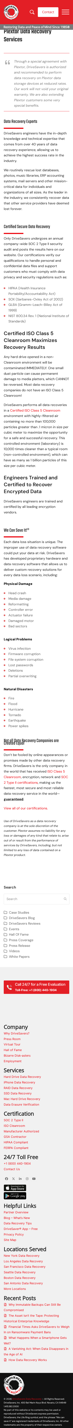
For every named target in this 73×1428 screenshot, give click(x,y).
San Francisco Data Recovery (24, 1266)
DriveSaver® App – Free (21, 1229)
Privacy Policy (14, 1234)
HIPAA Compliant (16, 1142)
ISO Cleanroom (14, 1126)
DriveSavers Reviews (24, 923)
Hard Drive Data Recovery (22, 1077)
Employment (13, 1061)
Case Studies (19, 912)
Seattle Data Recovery (20, 1272)
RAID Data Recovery (18, 1088)
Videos (14, 951)
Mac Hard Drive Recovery (22, 1099)
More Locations (15, 1289)
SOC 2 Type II (13, 1120)
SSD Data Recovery (18, 1093)
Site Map (10, 1240)
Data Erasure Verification (21, 1104)
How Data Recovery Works (28, 1360)
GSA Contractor (15, 1137)
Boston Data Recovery (20, 1278)
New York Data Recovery (21, 1255)
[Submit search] (65, 899)
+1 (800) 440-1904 (17, 1163)
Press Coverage (21, 940)
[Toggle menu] (65, 12)
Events (14, 929)
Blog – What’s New (17, 1218)
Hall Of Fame (19, 934)
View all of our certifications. (26, 808)
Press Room (12, 1039)
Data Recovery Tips (18, 1223)
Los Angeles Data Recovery (23, 1261)
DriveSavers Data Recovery (27, 1398)
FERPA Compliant (16, 1148)
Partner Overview (16, 1212)
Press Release (19, 945)
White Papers (19, 956)
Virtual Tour (12, 1044)
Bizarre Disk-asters (17, 1055)
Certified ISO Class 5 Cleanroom (35, 410)
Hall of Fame (13, 1050)
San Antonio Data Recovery (23, 1283)
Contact (48, 12)
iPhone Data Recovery (19, 1082)
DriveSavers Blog (22, 918)
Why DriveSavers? (16, 1033)
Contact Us (12, 1169)
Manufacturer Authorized (21, 1131)
